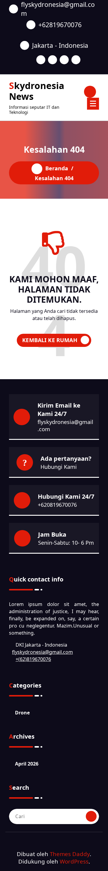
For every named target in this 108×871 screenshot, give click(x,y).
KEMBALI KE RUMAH (49, 340)
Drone (22, 712)
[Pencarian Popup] (90, 92)
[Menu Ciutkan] (93, 104)
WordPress (74, 861)
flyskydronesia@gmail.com (58, 9)
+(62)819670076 (33, 659)
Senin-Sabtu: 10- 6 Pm (66, 542)
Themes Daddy (70, 854)
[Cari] (91, 816)
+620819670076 (57, 504)
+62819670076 (60, 24)
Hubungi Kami (58, 466)
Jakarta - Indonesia (60, 45)
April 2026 (26, 763)
